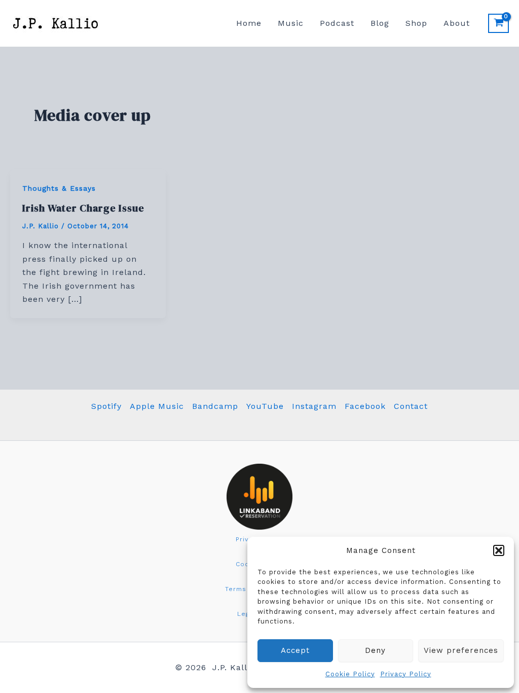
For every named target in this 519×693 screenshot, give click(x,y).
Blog (379, 23)
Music (291, 23)
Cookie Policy (350, 674)
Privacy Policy (405, 674)
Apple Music (157, 406)
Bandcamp (215, 406)
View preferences (461, 650)
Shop (416, 23)
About (456, 23)
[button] (499, 550)
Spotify (106, 406)
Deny (375, 650)
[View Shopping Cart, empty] (498, 23)
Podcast (337, 23)
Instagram (314, 406)
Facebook (365, 406)
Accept (295, 650)
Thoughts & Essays (59, 188)
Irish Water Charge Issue (83, 208)
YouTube (265, 406)
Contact (411, 406)
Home (249, 23)
